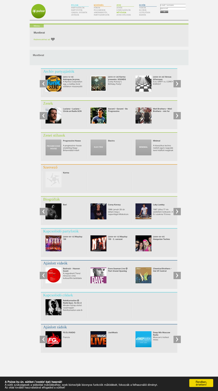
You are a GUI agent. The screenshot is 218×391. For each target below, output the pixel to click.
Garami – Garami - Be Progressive (118, 110)
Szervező (50, 167)
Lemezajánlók (124, 10)
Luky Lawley (159, 204)
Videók (142, 8)
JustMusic (113, 332)
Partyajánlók (78, 8)
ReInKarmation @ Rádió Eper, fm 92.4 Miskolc (72, 302)
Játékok (75, 15)
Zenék (119, 8)
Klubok (143, 10)
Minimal (156, 140)
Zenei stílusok (124, 15)
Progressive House (72, 140)
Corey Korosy (114, 204)
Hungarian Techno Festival (161, 239)
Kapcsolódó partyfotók (61, 231)
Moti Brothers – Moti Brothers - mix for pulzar (162, 111)
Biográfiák (51, 199)
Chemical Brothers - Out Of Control (162, 269)
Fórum (97, 8)
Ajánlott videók (55, 263)
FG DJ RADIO (69, 332)
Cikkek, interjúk (79, 12)
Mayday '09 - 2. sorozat (117, 237)
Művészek (121, 12)
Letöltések (144, 12)
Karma (66, 172)
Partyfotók (77, 10)
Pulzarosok (99, 10)
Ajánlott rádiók (55, 327)
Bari (65, 204)
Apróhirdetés (100, 12)
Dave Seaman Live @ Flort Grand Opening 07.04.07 (118, 271)
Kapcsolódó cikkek (58, 295)
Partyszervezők (101, 15)
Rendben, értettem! (201, 383)
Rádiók (142, 15)
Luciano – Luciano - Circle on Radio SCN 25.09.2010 (72, 111)
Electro (111, 140)
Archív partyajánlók (58, 71)
